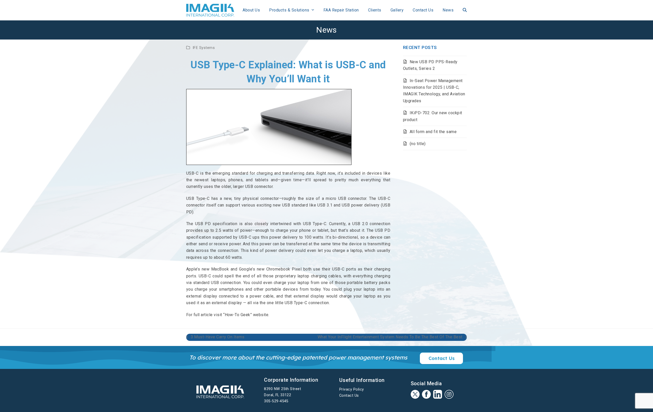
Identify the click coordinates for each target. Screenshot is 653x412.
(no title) (418, 143)
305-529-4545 (276, 401)
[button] (465, 10)
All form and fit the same (433, 131)
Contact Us (349, 395)
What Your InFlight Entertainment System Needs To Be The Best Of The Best (390, 337)
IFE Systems (204, 47)
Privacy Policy (351, 389)
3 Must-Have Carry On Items (215, 337)
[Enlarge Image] (268, 126)
